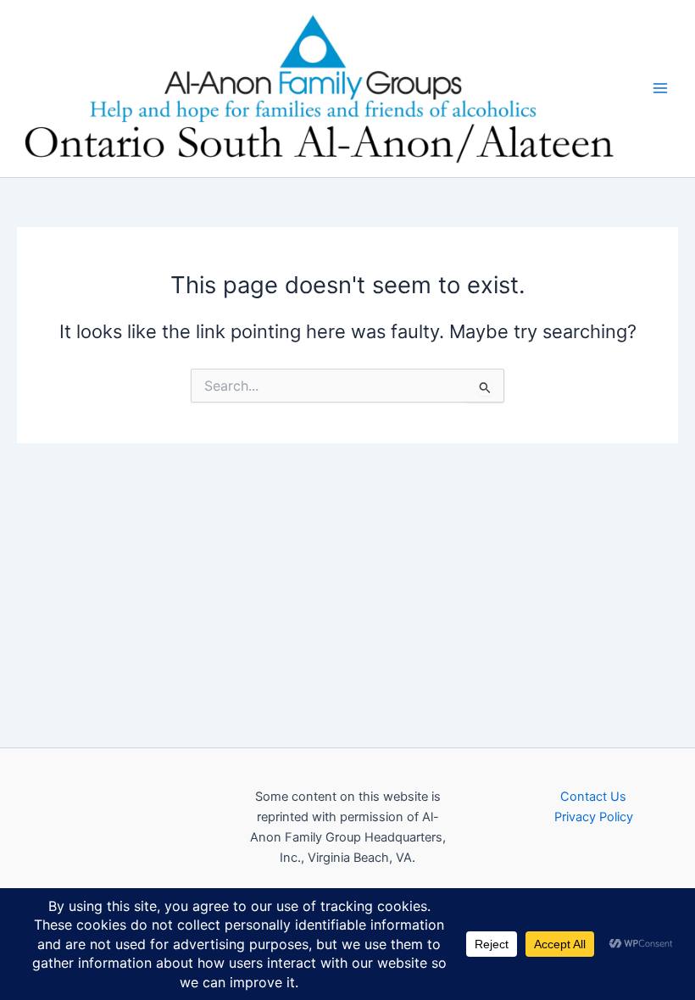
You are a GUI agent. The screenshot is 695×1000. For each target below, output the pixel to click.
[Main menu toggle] (660, 88)
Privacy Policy (593, 817)
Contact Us (593, 796)
